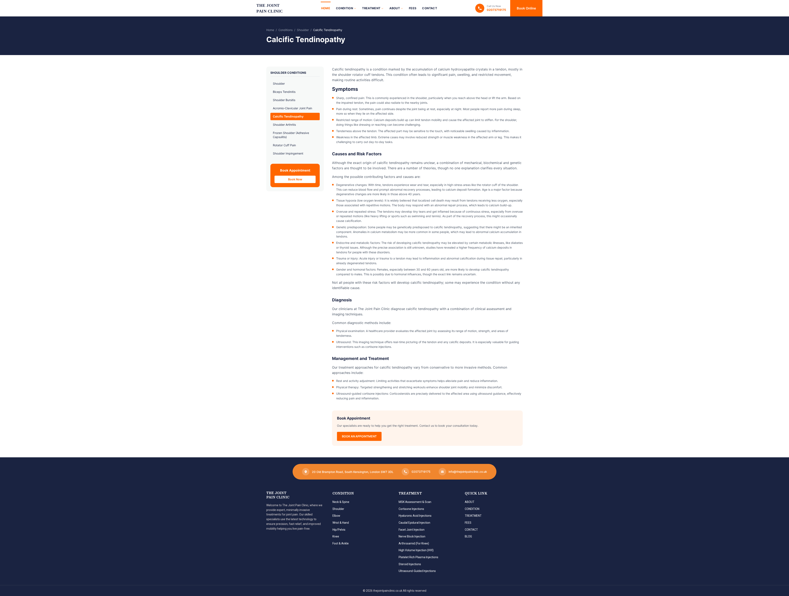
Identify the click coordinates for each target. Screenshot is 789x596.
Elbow (336, 515)
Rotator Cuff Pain (284, 145)
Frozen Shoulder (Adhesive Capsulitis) (291, 135)
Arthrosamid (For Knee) (414, 543)
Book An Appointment (359, 436)
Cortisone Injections (411, 509)
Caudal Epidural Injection (414, 522)
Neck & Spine (340, 502)
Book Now (295, 179)
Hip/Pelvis (338, 529)
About (394, 8)
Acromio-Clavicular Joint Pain (292, 108)
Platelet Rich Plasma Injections (418, 557)
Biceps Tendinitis (284, 91)
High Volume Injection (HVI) (416, 550)
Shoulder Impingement (288, 153)
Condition (344, 8)
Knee (335, 536)
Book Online (526, 8)
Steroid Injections (410, 564)
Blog (468, 536)
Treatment (371, 8)
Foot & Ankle (340, 543)
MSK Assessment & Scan (415, 502)
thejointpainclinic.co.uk (387, 590)
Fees (412, 8)
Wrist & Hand (340, 522)
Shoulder (303, 30)
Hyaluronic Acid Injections (415, 515)
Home (325, 8)
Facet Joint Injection (411, 529)
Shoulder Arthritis (284, 124)
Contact (429, 8)
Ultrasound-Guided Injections (417, 571)
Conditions (285, 30)
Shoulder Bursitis (284, 100)
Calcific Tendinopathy (288, 116)
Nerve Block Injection (412, 536)
